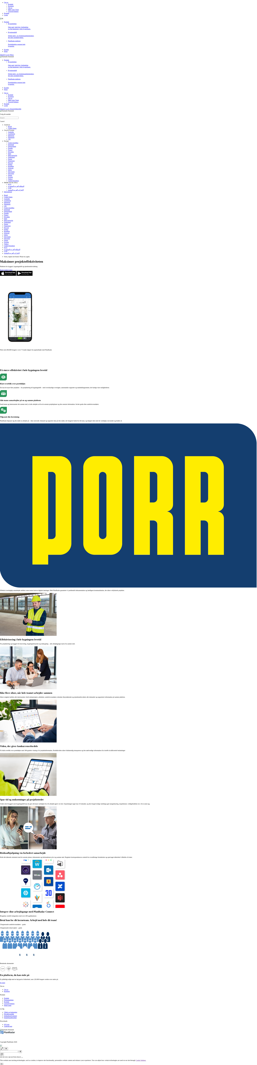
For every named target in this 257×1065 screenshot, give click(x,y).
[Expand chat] (2, 1048)
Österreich (11, 161)
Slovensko (11, 172)
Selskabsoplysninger (10, 1016)
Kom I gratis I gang (6, 270)
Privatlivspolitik (9, 1014)
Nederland (11, 157)
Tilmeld (2, 55)
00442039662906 (15, 109)
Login (6, 15)
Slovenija (11, 173)
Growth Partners (13, 11)
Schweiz (10, 168)
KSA (9, 184)
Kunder (6, 49)
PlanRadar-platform (16, 43)
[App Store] (8, 275)
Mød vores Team (13, 10)
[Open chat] (2, 1054)
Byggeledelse (19, 26)
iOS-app (6, 1024)
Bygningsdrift (21, 35)
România (11, 166)
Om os (6, 2)
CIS (9, 139)
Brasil (10, 126)
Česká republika (13, 143)
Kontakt (10, 4)
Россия (10, 163)
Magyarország (12, 155)
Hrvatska (11, 152)
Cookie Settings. (141, 1060)
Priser (6, 51)
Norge (10, 159)
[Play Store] (24, 275)
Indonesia (11, 135)
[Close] (22, 1057)
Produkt (6, 22)
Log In (7, 55)
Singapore (11, 137)
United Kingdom (13, 181)
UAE (9, 188)
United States (12, 128)
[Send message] (20, 1051)
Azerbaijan (11, 134)
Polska (10, 164)
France (10, 150)
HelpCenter (7, 1005)
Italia (9, 154)
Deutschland (12, 146)
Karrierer (11, 6)
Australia (11, 132)
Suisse (10, 175)
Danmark (11, 145)
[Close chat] (6, 1048)
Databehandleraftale (10, 1018)
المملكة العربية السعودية (16, 186)
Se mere (2, 983)
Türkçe (10, 179)
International (8, 192)
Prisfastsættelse (9, 1000)
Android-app (8, 1026)
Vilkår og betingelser (10, 1012)
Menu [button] (12, 55)
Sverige (10, 177)
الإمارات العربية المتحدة (16, 190)
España (10, 148)
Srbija (10, 170)
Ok (2, 1064)
